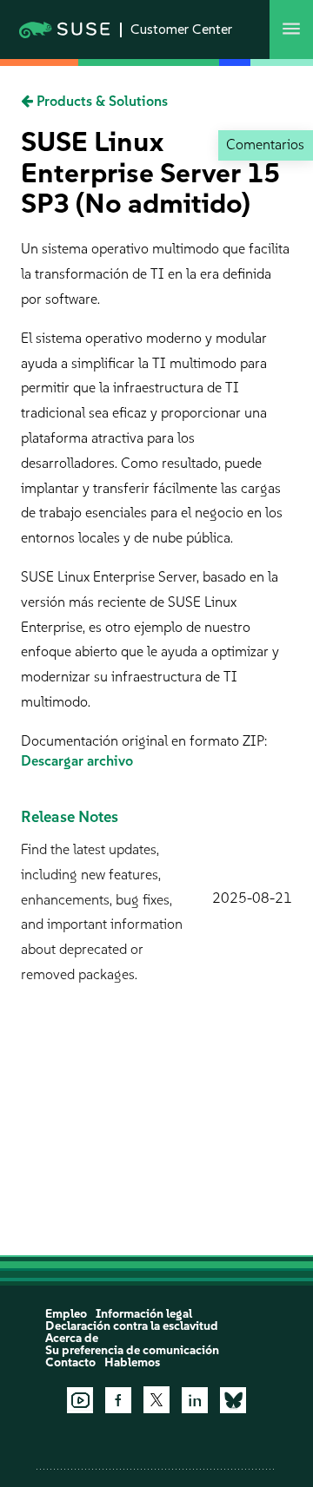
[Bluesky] (233, 1400)
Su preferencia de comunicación (132, 1350)
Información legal (144, 1313)
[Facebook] (118, 1400)
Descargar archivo (77, 761)
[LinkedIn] (195, 1400)
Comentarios (265, 144)
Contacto (70, 1362)
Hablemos (132, 1362)
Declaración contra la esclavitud (131, 1326)
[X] (156, 1399)
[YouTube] (80, 1400)
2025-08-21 (252, 898)
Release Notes (69, 816)
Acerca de (71, 1338)
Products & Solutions (100, 101)
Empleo (66, 1313)
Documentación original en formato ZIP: (144, 741)
